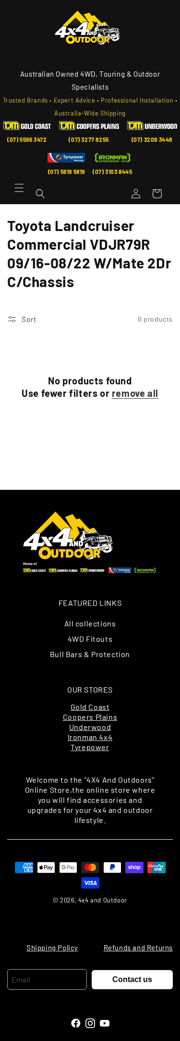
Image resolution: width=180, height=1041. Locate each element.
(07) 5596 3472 (27, 139)
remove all (135, 393)
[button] (19, 187)
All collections (90, 623)
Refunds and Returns (138, 947)
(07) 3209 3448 (152, 139)
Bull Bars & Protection (90, 654)
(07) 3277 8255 (88, 139)
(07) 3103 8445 (112, 171)
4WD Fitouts (90, 638)
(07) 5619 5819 (66, 171)
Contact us (132, 979)
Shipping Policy (52, 947)
